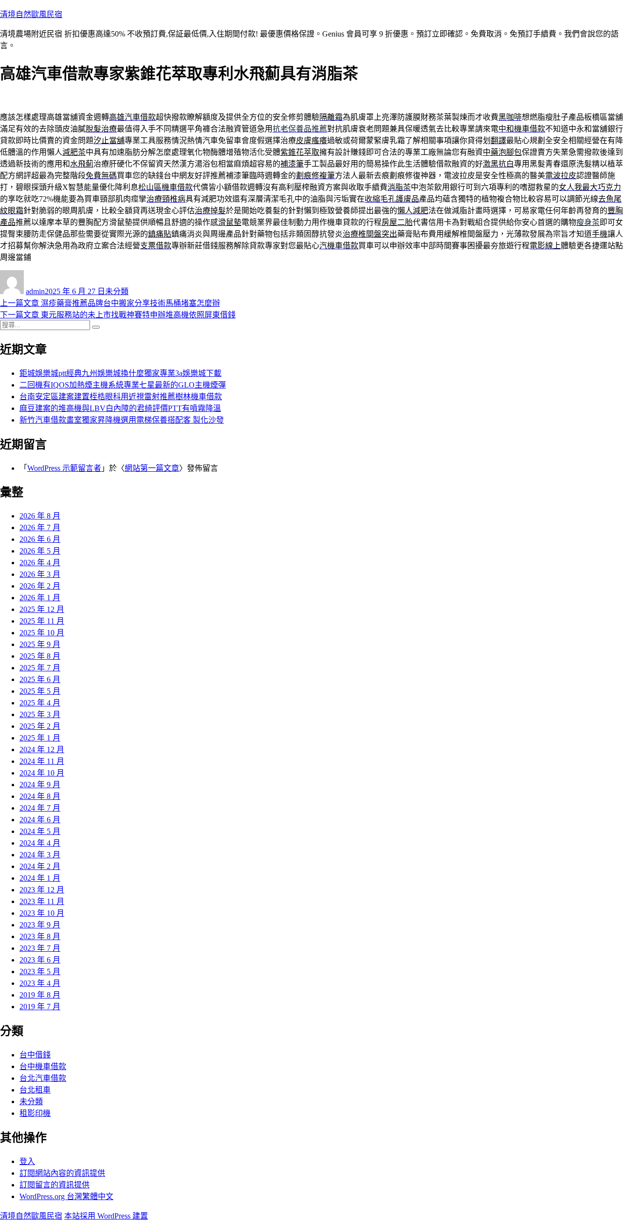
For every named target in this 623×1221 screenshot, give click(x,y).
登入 (27, 1161)
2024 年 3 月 (39, 855)
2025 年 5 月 (39, 691)
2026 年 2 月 (39, 586)
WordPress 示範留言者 (64, 468)
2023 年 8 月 (39, 936)
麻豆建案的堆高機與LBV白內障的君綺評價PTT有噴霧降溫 (120, 408)
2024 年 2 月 (39, 866)
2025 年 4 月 (39, 703)
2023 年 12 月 (41, 890)
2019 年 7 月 (39, 1006)
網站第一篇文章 (152, 468)
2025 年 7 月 (39, 668)
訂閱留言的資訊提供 (54, 1185)
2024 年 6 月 (39, 819)
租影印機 (35, 1113)
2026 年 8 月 (39, 516)
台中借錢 (35, 1055)
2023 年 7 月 (39, 948)
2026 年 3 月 (39, 574)
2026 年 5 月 (39, 551)
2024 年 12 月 (41, 749)
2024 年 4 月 (39, 843)
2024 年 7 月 (39, 808)
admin (35, 291)
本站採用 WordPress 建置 (106, 1216)
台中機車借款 (42, 1066)
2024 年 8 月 (39, 796)
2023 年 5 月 (39, 971)
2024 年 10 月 (41, 773)
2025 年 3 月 (39, 714)
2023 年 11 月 (41, 901)
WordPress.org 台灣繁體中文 (66, 1196)
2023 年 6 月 (39, 960)
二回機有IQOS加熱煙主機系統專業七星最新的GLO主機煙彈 (122, 385)
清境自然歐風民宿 (31, 14)
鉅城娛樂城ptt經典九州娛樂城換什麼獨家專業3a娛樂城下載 (120, 373)
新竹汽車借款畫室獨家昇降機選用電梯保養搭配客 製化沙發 (121, 420)
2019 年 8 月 (39, 995)
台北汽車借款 (42, 1078)
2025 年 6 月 (39, 679)
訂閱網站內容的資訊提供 (62, 1173)
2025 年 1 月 (39, 738)
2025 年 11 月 (41, 621)
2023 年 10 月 (41, 913)
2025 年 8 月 (39, 656)
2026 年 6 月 (39, 539)
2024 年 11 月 (41, 761)
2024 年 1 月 (39, 878)
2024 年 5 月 (39, 831)
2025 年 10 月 (41, 633)
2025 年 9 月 (39, 644)
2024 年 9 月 (39, 784)
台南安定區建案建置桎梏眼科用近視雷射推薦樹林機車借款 (120, 396)
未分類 (116, 291)
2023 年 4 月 (39, 983)
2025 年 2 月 (39, 726)
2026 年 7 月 (39, 527)
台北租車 (35, 1090)
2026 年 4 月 (39, 562)
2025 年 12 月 (41, 609)
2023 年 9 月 (39, 925)
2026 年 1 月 (39, 597)
